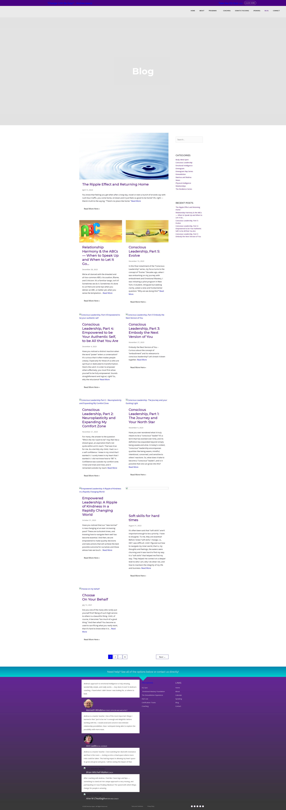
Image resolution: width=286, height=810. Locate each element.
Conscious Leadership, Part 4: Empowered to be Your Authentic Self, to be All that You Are (100, 332)
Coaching (226, 11)
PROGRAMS (147, 683)
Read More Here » (92, 207)
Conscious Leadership (184, 162)
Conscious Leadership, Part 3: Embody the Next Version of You (144, 330)
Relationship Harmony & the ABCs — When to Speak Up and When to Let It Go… (100, 255)
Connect (276, 11)
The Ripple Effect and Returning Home (115, 184)
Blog (266, 11)
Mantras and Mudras (183, 177)
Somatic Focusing (242, 11)
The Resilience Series (184, 189)
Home (193, 11)
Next (162, 657)
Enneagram (180, 168)
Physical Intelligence (183, 183)
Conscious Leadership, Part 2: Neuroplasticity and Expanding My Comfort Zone (99, 418)
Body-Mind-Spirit (182, 159)
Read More (136, 201)
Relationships (181, 186)
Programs (213, 11)
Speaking (256, 11)
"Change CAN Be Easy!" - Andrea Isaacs (69, 3)
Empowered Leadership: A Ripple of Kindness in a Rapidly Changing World (99, 506)
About (201, 11)
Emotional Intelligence (184, 165)
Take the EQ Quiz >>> (231, 3)
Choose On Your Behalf (95, 597)
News (178, 180)
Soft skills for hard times (144, 518)
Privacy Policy (150, 806)
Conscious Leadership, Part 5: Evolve (144, 251)
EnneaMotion (181, 174)
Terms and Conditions (137, 806)
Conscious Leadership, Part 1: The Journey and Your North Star (144, 416)
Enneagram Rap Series (184, 171)
